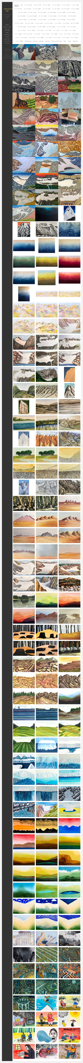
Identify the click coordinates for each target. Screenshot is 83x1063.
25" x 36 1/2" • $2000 (32, 16)
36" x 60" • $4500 (71, 19)
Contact (7, 43)
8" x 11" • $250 (56, 37)
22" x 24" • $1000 (42, 12)
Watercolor (75, 41)
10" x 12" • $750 (37, 5)
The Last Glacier (7, 29)
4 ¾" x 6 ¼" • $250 (48, 23)
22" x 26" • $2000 (52, 12)
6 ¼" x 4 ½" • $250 (28, 34)
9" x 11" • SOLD (19, 41)
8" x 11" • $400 (65, 37)
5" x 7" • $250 (56, 30)
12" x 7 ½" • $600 (46, 9)
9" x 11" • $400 (74, 37)
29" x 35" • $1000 (62, 16)
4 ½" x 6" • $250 (39, 23)
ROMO (7, 32)
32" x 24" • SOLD (32, 19)
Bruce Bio (7, 39)
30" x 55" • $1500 (23, 19)
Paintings (41, 41)
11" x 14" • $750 (18, 9)
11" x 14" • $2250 (66, 5)
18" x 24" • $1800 (65, 9)
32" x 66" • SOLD (51, 19)
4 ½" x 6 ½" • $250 (19, 23)
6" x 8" (60, 34)
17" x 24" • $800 (56, 9)
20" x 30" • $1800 (22, 12)
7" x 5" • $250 (48, 37)
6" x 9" (17, 37)
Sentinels (7, 34)
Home (7, 24)
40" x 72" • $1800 (32, 27)
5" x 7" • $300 (72, 30)
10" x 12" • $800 (46, 5)
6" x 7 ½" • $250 (45, 34)
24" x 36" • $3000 (71, 12)
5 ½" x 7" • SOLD (31, 30)
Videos (7, 36)
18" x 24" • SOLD (75, 9)
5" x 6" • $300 (48, 30)
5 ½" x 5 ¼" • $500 (61, 27)
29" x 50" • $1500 (72, 16)
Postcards (47, 41)
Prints (65, 41)
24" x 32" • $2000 (61, 12)
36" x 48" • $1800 (61, 19)
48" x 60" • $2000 (51, 27)
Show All (17, 5)
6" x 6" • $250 (37, 34)
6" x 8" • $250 (67, 34)
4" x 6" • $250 (66, 23)
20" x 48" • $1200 (32, 12)
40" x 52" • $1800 (75, 23)
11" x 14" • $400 (75, 5)
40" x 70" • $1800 (22, 27)
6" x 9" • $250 (24, 37)
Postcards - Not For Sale (56, 41)
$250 (21, 5)
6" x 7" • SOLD (54, 34)
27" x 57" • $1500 (43, 16)
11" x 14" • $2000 (56, 5)
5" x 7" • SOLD (18, 34)
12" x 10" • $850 (27, 9)
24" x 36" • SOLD (21, 16)
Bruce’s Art (7, 27)
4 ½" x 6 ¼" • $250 (29, 23)
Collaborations (28, 41)
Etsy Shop (7, 41)
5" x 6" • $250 (40, 30)
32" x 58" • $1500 (42, 19)
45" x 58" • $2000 (41, 27)
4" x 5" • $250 (58, 23)
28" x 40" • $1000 (52, 16)
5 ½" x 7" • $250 (21, 30)
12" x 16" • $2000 (37, 9)
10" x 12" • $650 (28, 5)
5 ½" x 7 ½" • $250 (71, 27)
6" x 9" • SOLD (40, 37)
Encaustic (35, 41)
